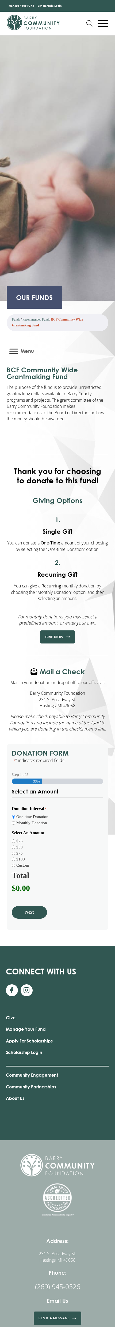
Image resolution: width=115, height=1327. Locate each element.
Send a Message (54, 1318)
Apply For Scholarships (29, 1040)
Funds (16, 319)
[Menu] (13, 351)
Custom (22, 865)
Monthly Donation (31, 823)
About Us (15, 1098)
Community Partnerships (31, 1086)
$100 (20, 859)
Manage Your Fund (21, 5)
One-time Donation (32, 817)
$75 (19, 853)
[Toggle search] (89, 23)
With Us (41, 971)
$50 (19, 847)
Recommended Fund (35, 319)
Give (11, 1017)
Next (29, 912)
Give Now (54, 636)
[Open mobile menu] (103, 23)
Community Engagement (32, 1074)
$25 (19, 841)
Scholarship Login (50, 5)
